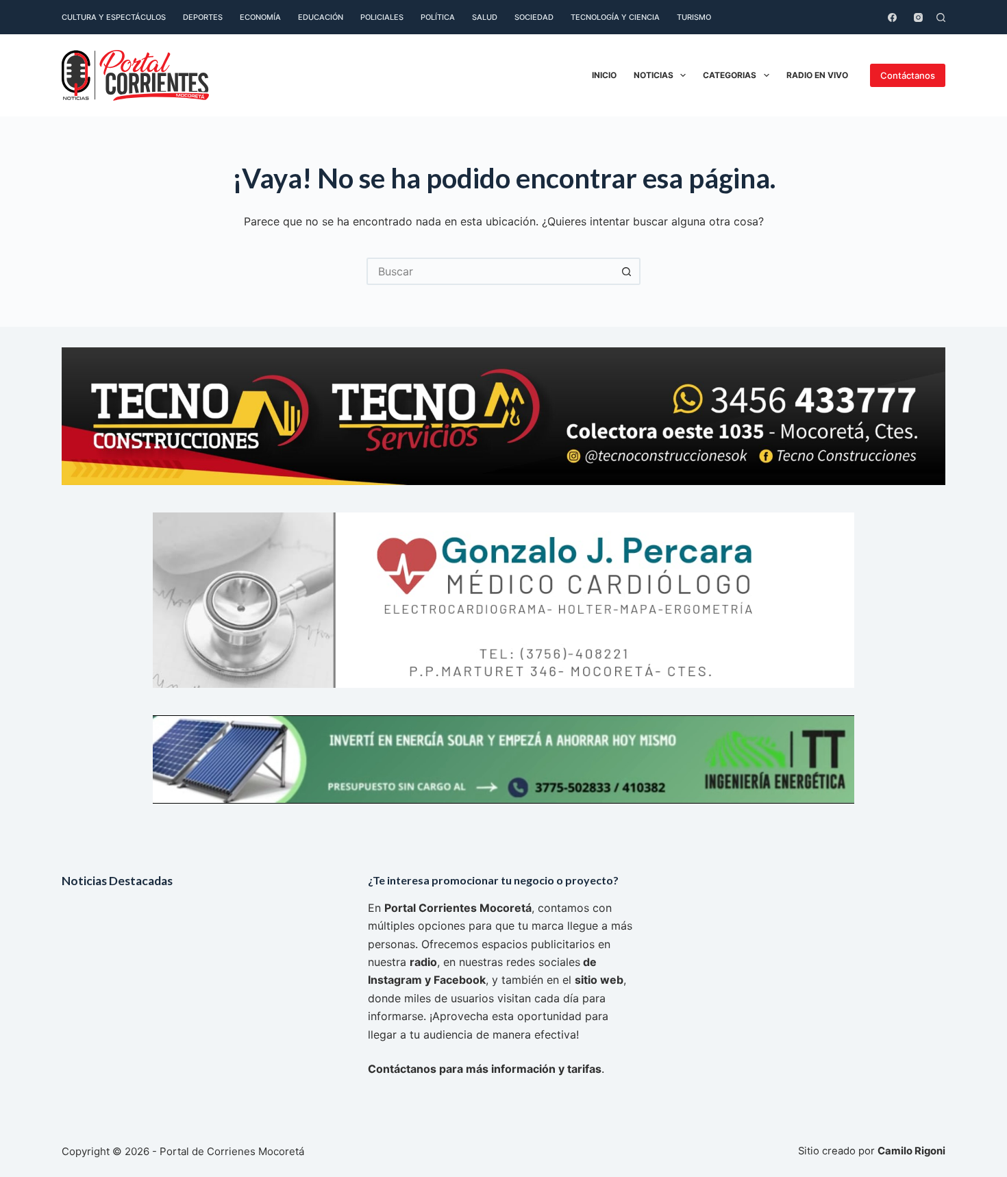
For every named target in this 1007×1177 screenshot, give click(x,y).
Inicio (604, 75)
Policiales (381, 17)
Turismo (694, 17)
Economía (260, 17)
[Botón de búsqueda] (627, 271)
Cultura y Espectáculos (114, 17)
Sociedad (534, 17)
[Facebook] (892, 17)
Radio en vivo (817, 75)
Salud (484, 17)
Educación (320, 17)
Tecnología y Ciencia (615, 17)
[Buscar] (940, 17)
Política (438, 17)
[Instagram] (918, 17)
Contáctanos (907, 75)
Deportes (203, 17)
